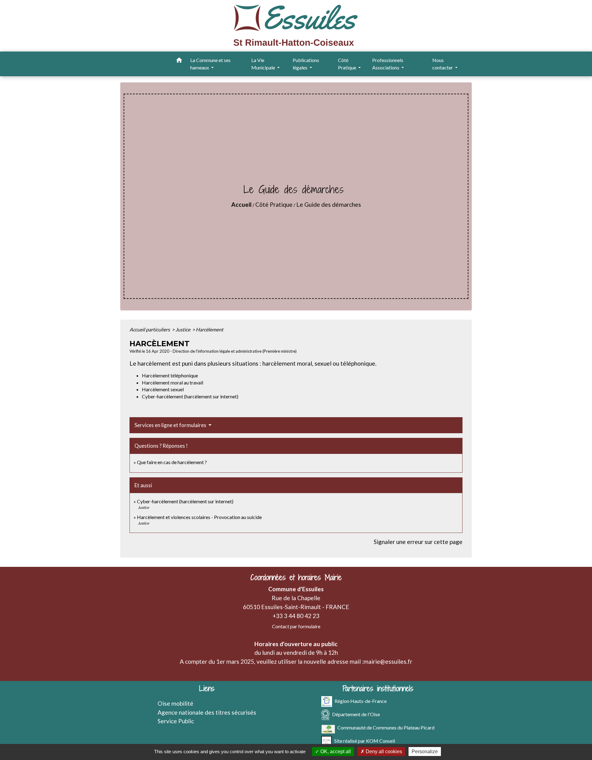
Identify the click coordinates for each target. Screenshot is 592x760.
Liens (207, 688)
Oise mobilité (175, 703)
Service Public (176, 721)
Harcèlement (209, 329)
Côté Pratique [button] (347, 63)
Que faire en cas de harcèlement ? (172, 462)
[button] (179, 61)
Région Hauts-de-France (361, 701)
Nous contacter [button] (443, 63)
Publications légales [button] (306, 63)
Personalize (425, 751)
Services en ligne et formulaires (170, 425)
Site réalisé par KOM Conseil (364, 740)
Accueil (241, 204)
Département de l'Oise (356, 714)
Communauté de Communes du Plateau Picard (385, 727)
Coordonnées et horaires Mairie (296, 577)
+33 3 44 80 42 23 (296, 615)
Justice (183, 329)
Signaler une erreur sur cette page (418, 541)
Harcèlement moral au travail (172, 382)
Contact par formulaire (296, 626)
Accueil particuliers (150, 329)
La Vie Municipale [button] (263, 63)
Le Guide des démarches (328, 204)
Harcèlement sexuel (163, 389)
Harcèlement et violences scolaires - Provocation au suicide (199, 517)
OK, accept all (335, 751)
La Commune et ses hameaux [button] (210, 63)
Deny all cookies (383, 751)
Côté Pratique (274, 204)
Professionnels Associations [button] (387, 63)
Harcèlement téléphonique (170, 375)
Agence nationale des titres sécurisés (207, 712)
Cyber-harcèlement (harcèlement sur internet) (190, 396)
